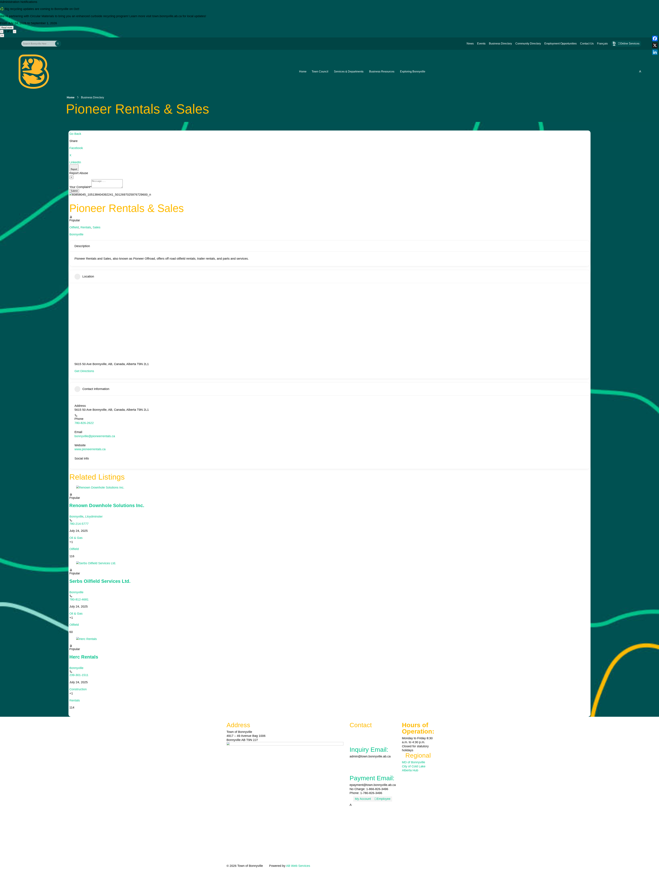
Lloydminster (94, 516)
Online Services (628, 43)
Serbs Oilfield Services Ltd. (100, 581)
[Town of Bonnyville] (34, 71)
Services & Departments (348, 71)
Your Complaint (80, 187)
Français (602, 43)
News (470, 43)
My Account (363, 799)
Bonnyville (76, 234)
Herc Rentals (83, 657)
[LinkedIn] (654, 52)
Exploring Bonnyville (412, 71)
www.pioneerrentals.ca (90, 449)
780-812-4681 (79, 599)
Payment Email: (372, 778)
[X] (654, 45)
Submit (74, 191)
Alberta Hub (410, 770)
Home (303, 71)
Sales (96, 227)
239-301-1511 (78, 675)
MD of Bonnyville (413, 762)
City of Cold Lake (413, 766)
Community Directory (528, 43)
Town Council (320, 71)
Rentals (85, 227)
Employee (382, 799)
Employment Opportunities (560, 43)
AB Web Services (298, 866)
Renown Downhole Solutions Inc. (106, 505)
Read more (6, 27)
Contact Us (587, 43)
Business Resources (381, 71)
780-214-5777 (79, 523)
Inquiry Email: (369, 749)
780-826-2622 (84, 423)
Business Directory (500, 43)
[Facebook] (654, 38)
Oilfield (74, 227)
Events (481, 43)
